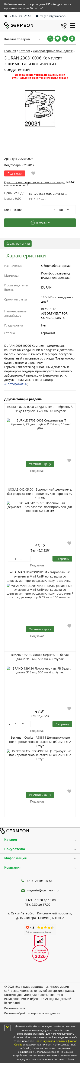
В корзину (43, 222)
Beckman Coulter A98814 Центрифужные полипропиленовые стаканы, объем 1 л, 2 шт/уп (40, 741)
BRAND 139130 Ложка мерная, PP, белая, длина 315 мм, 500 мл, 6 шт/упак (40, 657)
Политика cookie (14, 1008)
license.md (12, 1003)
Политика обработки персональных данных (32, 1013)
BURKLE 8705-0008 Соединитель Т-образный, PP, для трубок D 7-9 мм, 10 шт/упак (40, 409)
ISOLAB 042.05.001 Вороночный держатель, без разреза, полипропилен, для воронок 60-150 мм (40, 493)
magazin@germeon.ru (53, 16)
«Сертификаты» (15, 384)
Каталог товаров (17, 39)
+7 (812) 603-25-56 (20, 16)
